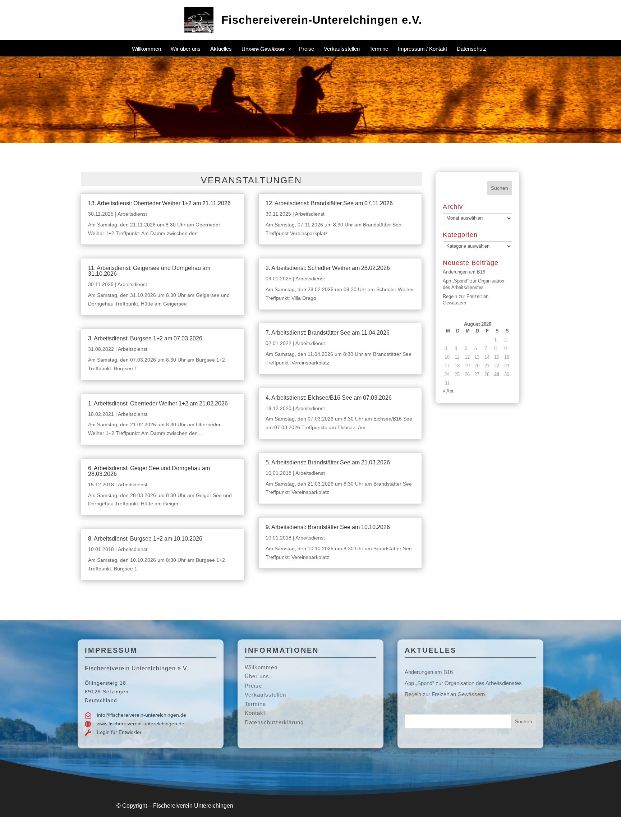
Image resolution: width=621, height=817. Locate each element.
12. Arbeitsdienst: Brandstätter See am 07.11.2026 (329, 203)
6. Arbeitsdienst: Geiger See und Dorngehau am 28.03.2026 (149, 471)
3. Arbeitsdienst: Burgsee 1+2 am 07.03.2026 (145, 338)
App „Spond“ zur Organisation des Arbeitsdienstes (463, 683)
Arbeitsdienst (132, 214)
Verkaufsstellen (265, 695)
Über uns (257, 676)
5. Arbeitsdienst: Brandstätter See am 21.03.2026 (328, 462)
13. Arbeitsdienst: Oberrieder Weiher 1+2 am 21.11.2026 (159, 203)
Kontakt (255, 713)
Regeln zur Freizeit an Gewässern (445, 694)
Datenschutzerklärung (274, 722)
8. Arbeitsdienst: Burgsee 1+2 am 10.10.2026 (145, 539)
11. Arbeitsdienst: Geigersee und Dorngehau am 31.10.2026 (149, 271)
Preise (253, 686)
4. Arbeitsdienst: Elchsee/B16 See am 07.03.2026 (329, 398)
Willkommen (261, 667)
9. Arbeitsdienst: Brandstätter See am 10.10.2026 (328, 527)
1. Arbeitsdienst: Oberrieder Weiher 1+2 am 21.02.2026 (158, 403)
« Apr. (449, 391)
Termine (255, 704)
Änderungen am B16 (464, 272)
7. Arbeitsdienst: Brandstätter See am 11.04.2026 (328, 333)
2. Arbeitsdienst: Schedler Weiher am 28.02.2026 (328, 268)
